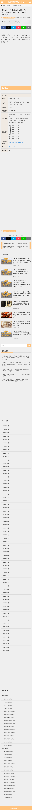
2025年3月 (6, 484)
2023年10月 (6, 541)
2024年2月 (6, 528)
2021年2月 (6, 650)
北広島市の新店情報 (8, 699)
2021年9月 (6, 627)
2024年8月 (6, 507)
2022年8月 (6, 589)
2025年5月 (6, 477)
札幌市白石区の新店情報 (9, 732)
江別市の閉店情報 (8, 794)
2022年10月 (6, 582)
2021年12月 (6, 616)
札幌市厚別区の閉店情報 (9, 773)
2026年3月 (6, 443)
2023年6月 (6, 555)
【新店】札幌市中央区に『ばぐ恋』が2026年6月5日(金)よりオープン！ (16, 375)
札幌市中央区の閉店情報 (9, 764)
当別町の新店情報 (8, 705)
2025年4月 (6, 480)
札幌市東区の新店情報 (9, 726)
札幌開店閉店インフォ (16, 2)
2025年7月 (6, 470)
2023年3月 (6, 565)
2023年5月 (6, 559)
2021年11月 (6, 620)
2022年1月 (6, 613)
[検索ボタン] (30, 2)
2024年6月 (6, 514)
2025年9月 (6, 463)
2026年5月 (6, 436)
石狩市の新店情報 (8, 745)
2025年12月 (6, 453)
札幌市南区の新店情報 (9, 717)
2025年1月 (6, 490)
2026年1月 (6, 450)
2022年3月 (6, 606)
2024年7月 (6, 511)
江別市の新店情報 (8, 742)
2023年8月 (6, 548)
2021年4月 (6, 644)
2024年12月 (6, 494)
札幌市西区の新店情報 (9, 736)
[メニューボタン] (2, 2)
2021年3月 (6, 647)
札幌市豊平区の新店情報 (9, 739)
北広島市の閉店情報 (8, 751)
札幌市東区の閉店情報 (9, 779)
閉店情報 (5, 748)
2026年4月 (6, 439)
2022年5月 (6, 599)
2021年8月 (6, 630)
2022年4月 (6, 603)
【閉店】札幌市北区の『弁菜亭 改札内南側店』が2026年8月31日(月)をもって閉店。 (15, 370)
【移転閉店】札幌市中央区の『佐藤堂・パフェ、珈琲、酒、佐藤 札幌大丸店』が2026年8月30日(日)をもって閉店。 (15, 357)
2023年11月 (6, 538)
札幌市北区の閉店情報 (9, 767)
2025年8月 (6, 467)
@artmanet (12, 147)
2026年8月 (6, 426)
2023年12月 (6, 535)
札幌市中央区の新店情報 (9, 17)
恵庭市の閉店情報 (8, 760)
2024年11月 (6, 497)
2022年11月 (6, 579)
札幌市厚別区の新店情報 (9, 720)
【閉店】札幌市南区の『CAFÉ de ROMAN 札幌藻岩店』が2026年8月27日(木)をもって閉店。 (16, 380)
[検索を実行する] (29, 345)
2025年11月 (6, 456)
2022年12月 (6, 575)
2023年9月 (6, 545)
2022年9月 (6, 586)
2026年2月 (6, 446)
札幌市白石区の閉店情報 (9, 785)
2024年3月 (6, 524)
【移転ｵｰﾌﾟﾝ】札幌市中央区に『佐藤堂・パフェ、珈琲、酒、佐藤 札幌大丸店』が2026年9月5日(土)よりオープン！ (16, 364)
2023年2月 (6, 569)
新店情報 (5, 695)
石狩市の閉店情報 (8, 797)
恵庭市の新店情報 (8, 708)
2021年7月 (6, 633)
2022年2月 (6, 610)
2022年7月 (6, 593)
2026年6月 (6, 432)
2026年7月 (6, 429)
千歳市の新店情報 (8, 702)
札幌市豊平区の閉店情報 (9, 791)
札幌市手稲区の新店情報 (9, 723)
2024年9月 (6, 504)
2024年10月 (6, 501)
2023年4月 (6, 562)
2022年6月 (6, 596)
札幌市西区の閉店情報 (9, 788)
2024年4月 (6, 521)
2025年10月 (6, 460)
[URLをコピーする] (28, 27)
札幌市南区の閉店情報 (9, 770)
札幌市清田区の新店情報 (9, 729)
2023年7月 (6, 552)
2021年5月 (6, 640)
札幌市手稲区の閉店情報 (9, 776)
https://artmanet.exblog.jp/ (16, 142)
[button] (3, 27)
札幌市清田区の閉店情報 (9, 782)
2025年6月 (6, 473)
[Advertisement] (16, 64)
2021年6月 (6, 637)
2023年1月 (6, 572)
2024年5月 (6, 518)
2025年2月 (6, 487)
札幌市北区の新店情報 (9, 714)
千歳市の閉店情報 (8, 754)
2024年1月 (6, 531)
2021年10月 (6, 623)
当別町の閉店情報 (8, 757)
